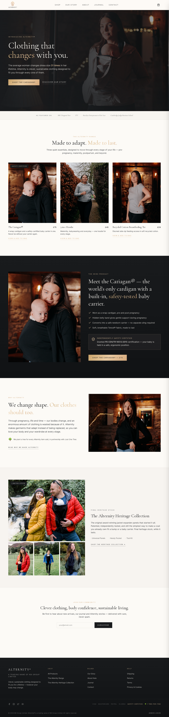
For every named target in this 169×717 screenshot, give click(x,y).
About (85, 5)
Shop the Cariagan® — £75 (107, 358)
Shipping (130, 674)
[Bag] (158, 5)
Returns (130, 678)
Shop (57, 5)
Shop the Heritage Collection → (108, 544)
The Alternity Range (56, 678)
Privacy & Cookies (134, 687)
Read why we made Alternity (23, 447)
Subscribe (103, 625)
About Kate (92, 678)
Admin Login (155, 713)
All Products (53, 674)
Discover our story (54, 82)
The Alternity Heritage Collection (61, 683)
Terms (129, 683)
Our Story (71, 5)
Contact (113, 5)
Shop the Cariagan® (24, 82)
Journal (99, 5)
